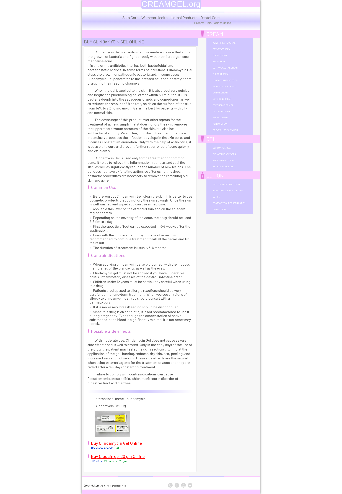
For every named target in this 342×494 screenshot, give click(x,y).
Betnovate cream (222, 49)
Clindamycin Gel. (222, 148)
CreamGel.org (92, 485)
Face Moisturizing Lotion (226, 184)
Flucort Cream (221, 74)
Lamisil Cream (220, 92)
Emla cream (219, 61)
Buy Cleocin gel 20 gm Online (118, 456)
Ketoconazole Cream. (224, 86)
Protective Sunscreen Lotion (229, 203)
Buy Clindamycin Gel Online (116, 443)
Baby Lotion (219, 209)
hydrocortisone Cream (225, 80)
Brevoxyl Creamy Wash (225, 130)
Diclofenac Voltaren (224, 154)
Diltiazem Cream (221, 111)
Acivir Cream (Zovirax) (224, 42)
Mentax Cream (220, 123)
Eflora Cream (220, 117)
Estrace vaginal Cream (225, 67)
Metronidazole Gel (223, 166)
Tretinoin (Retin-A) (223, 105)
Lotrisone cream (222, 99)
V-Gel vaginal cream (223, 160)
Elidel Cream (220, 55)
